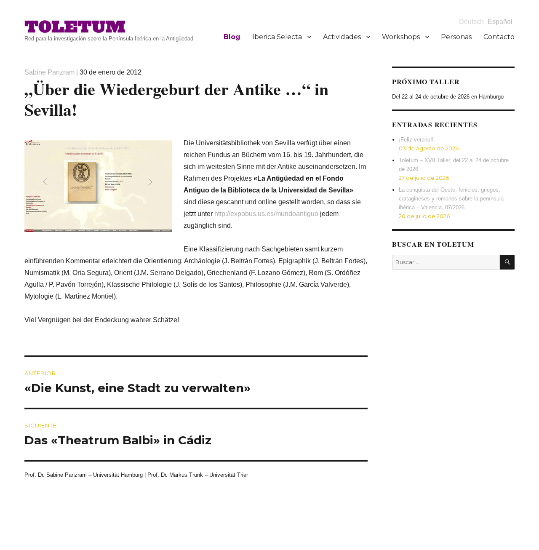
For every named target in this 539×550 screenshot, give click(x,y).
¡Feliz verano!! (416, 139)
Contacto (499, 37)
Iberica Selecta (277, 37)
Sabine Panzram (49, 72)
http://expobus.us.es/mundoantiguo (266, 213)
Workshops (401, 37)
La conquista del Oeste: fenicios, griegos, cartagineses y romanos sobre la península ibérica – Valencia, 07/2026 (451, 199)
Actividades (342, 37)
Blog (232, 37)
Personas (456, 37)
